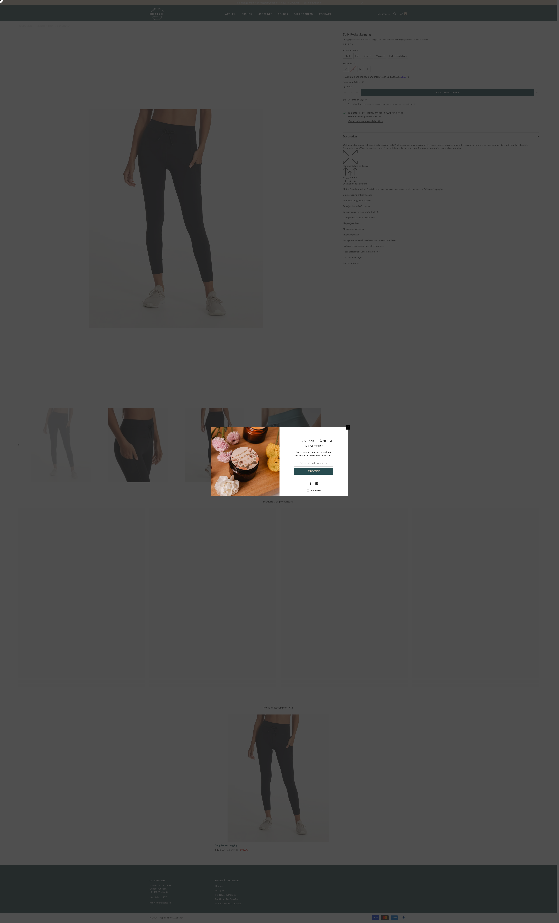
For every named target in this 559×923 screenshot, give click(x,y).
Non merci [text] (315, 490)
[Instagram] (317, 484)
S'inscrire (314, 471)
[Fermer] (348, 427)
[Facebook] (311, 484)
